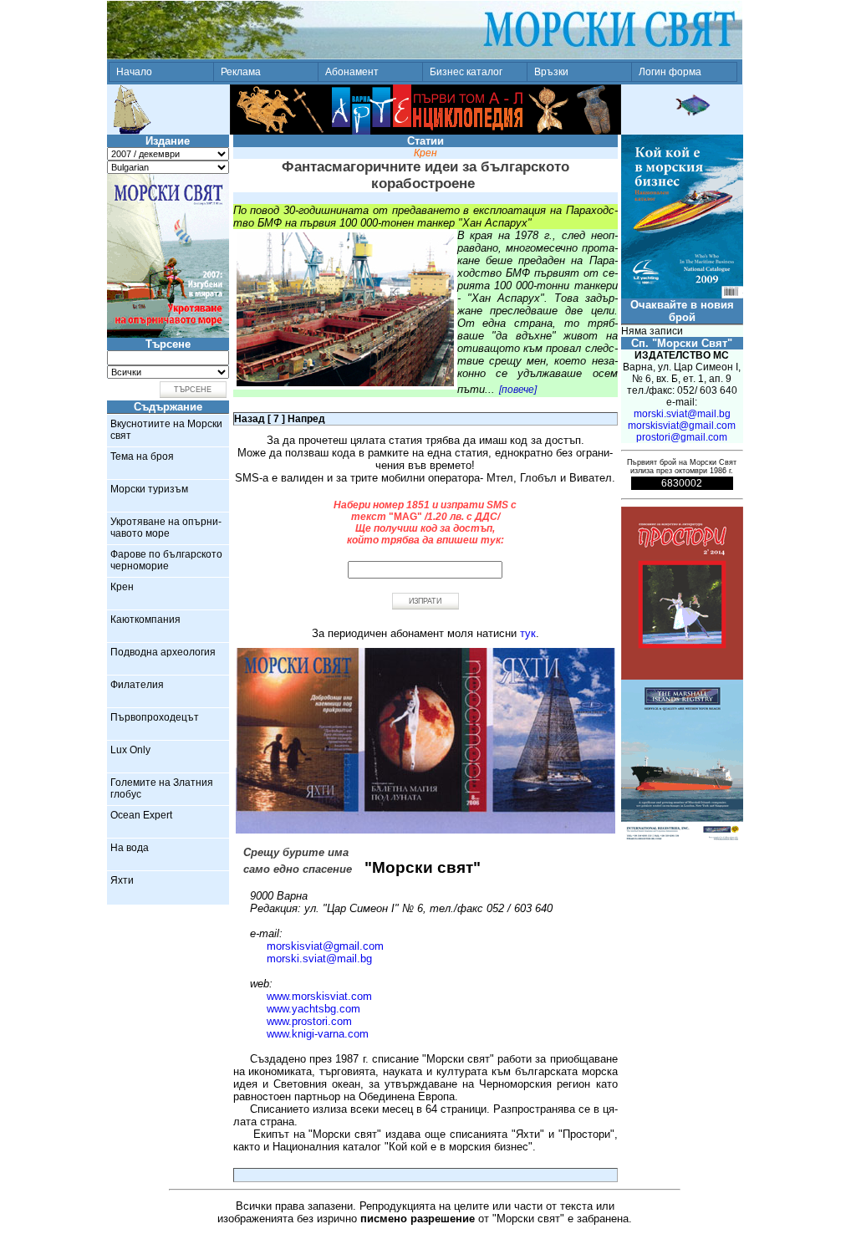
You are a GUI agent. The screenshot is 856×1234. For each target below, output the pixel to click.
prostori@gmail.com (681, 437)
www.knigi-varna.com (318, 1033)
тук (528, 633)
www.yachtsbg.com (313, 1008)
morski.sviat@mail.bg (319, 958)
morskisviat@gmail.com (325, 946)
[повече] (518, 389)
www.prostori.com (309, 1021)
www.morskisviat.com (319, 996)
